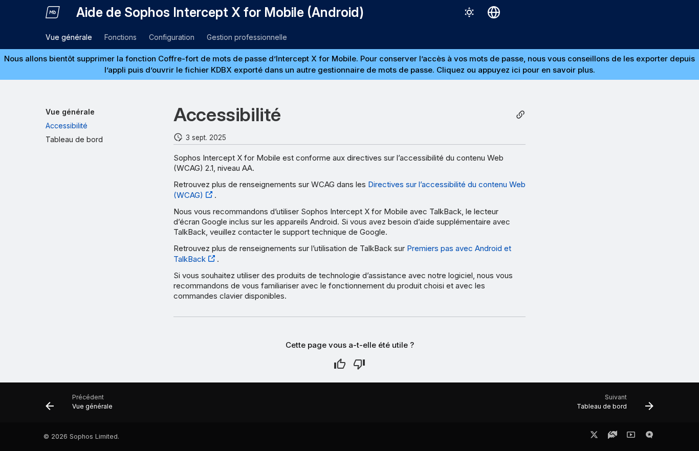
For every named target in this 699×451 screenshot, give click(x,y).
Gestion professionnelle (247, 37)
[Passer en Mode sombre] (469, 12)
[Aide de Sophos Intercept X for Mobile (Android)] (52, 12)
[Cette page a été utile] (339, 364)
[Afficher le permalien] (520, 114)
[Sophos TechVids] (631, 437)
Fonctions (120, 37)
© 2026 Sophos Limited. (81, 436)
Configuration (171, 37)
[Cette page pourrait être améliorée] (359, 364)
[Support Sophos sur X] (594, 437)
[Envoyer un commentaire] (649, 437)
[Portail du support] (612, 437)
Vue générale (69, 37)
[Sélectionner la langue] (494, 12)
